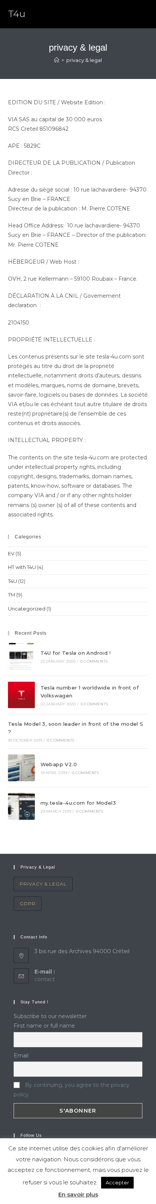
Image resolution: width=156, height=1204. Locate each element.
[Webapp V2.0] (21, 767)
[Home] (56, 60)
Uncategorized (26, 609)
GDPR (28, 903)
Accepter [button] (117, 1182)
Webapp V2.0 (59, 764)
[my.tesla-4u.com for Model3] (21, 806)
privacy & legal (43, 884)
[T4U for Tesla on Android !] (21, 656)
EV (11, 553)
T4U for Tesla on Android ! (76, 653)
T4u (16, 13)
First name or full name (44, 1025)
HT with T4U (22, 567)
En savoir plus (78, 1194)
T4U (12, 581)
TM (11, 595)
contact (44, 979)
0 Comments (94, 661)
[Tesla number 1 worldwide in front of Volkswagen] (21, 695)
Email (21, 1055)
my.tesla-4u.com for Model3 (78, 803)
